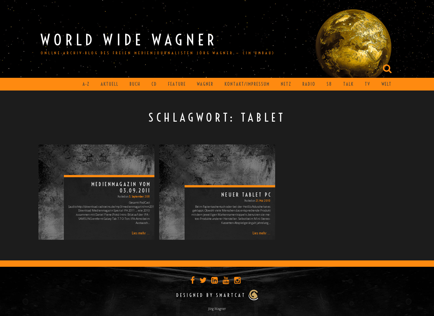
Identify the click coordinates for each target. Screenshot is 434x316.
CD (154, 84)
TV (367, 84)
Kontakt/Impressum (247, 84)
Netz (286, 84)
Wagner (205, 84)
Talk (348, 84)
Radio (308, 84)
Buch (135, 84)
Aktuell (110, 84)
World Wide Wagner (129, 39)
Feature (177, 84)
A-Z (86, 84)
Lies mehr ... (141, 233)
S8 (329, 84)
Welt (387, 84)
